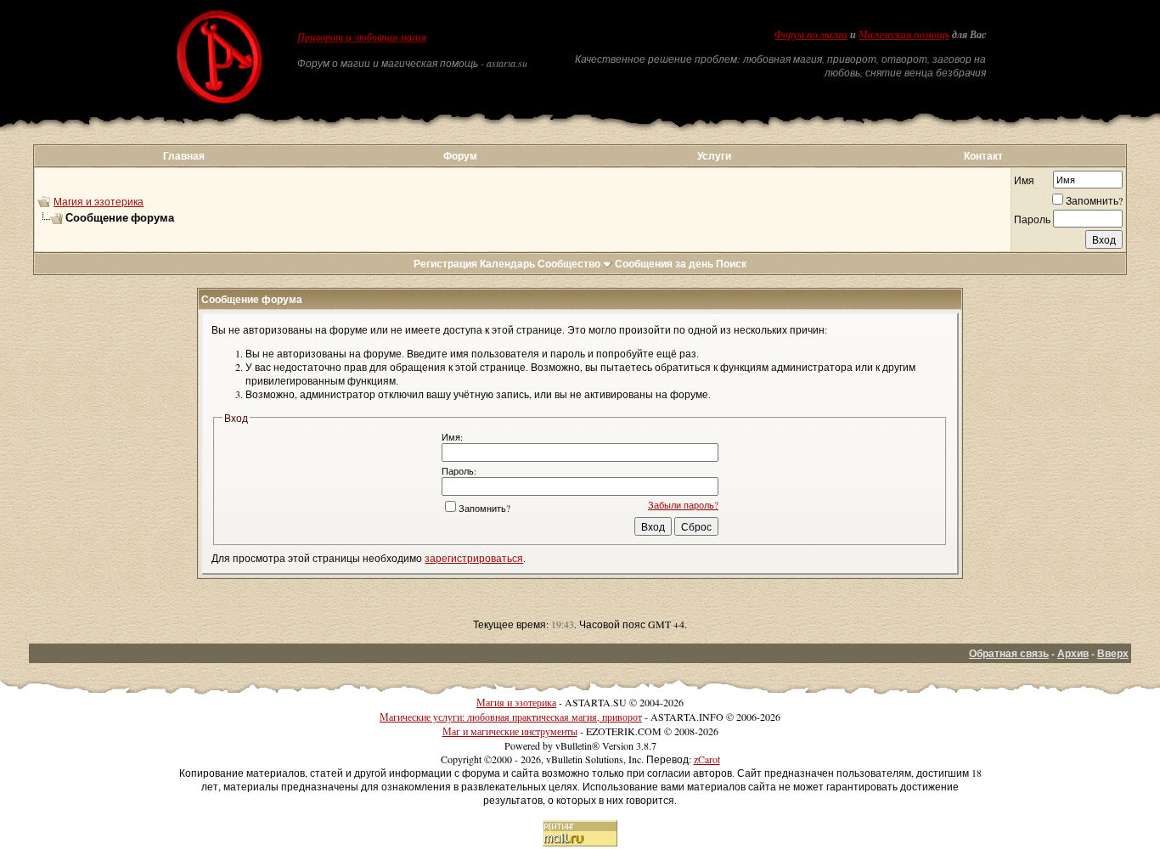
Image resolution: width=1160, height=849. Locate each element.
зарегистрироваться (474, 558)
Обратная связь (1009, 653)
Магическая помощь (904, 35)
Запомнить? (1094, 200)
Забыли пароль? (683, 504)
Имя (1024, 180)
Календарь (507, 263)
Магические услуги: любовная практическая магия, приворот (511, 716)
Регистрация (445, 263)
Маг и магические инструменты (509, 731)
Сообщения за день (664, 263)
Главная (184, 156)
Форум (460, 156)
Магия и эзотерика (98, 201)
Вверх (1113, 653)
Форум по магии (810, 35)
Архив (1073, 653)
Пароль (1032, 219)
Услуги (714, 156)
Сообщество (569, 263)
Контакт (983, 156)
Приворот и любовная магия (361, 37)
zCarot (707, 759)
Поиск (731, 263)
